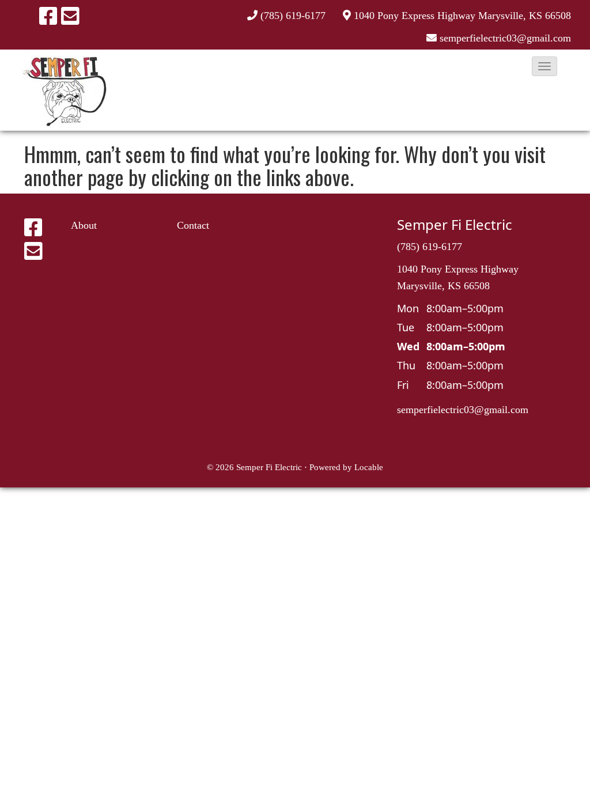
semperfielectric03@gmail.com (462, 409)
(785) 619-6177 (293, 15)
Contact (193, 225)
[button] (544, 66)
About (84, 225)
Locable (368, 467)
